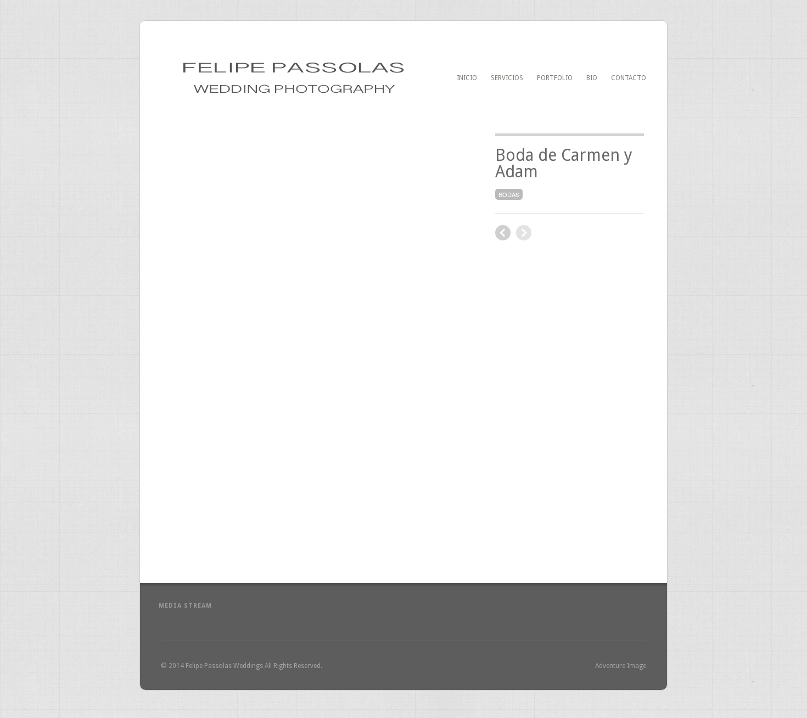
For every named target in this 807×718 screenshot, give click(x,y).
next (503, 232)
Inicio (467, 78)
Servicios (507, 78)
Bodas (508, 194)
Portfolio (555, 78)
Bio (591, 78)
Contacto (628, 78)
